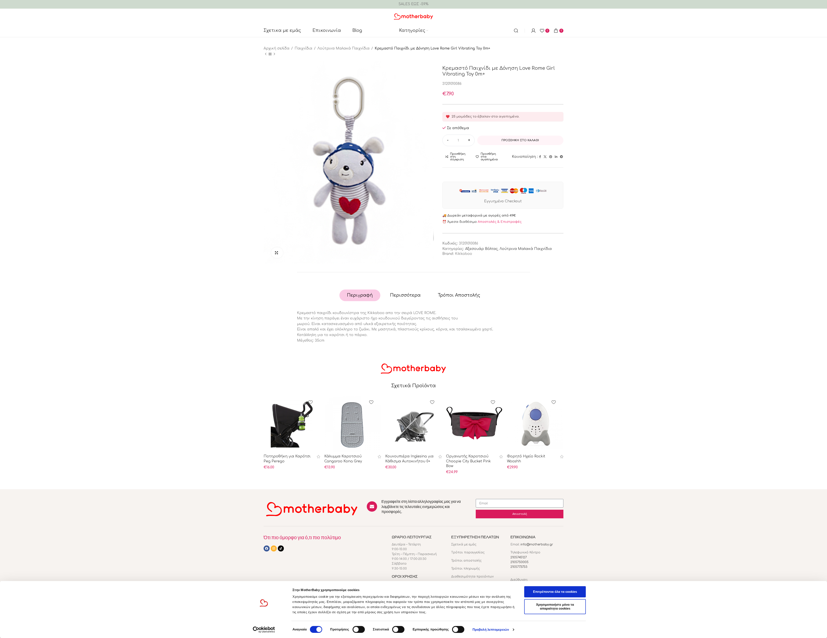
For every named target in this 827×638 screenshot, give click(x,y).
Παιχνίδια (303, 48)
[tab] (359, 295)
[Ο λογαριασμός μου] (533, 30)
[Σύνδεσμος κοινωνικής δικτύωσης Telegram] (561, 157)
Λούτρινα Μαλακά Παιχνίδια (343, 48)
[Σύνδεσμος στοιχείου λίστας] (477, 544)
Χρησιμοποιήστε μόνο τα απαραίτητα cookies (555, 606)
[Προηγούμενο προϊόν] (266, 54)
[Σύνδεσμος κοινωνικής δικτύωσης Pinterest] (550, 157)
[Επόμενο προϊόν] (274, 54)
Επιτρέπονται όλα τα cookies (555, 591)
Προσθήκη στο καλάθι (520, 140)
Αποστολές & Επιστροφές (500, 222)
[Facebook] (267, 548)
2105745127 (518, 557)
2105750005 (519, 562)
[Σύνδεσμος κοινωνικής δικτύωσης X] (545, 157)
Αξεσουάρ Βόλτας (481, 249)
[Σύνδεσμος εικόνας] (312, 509)
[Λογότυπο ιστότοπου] (413, 16)
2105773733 (518, 566)
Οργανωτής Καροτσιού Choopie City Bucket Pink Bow (468, 461)
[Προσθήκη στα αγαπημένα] (310, 402)
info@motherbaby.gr (537, 544)
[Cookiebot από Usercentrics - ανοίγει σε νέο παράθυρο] (264, 629)
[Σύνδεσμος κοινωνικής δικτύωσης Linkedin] (556, 157)
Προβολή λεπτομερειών (491, 629)
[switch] (359, 629)
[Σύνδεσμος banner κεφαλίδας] (413, 4)
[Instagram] (274, 548)
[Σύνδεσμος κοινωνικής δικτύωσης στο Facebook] (540, 157)
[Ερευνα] (516, 30)
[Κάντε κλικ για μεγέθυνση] (277, 252)
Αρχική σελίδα (276, 48)
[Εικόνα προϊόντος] (292, 424)
